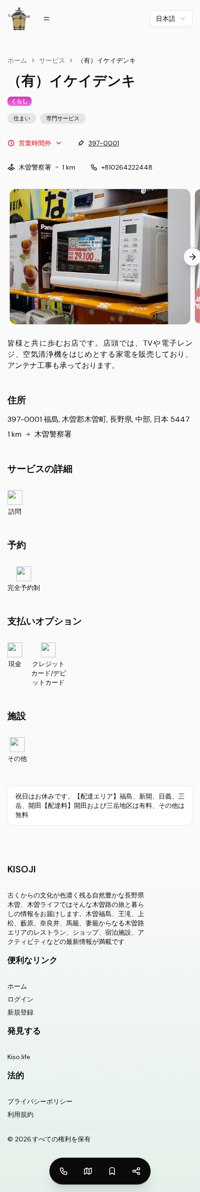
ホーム (17, 60)
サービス (52, 60)
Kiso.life (18, 1057)
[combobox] (171, 18)
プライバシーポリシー (40, 1101)
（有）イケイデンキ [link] (106, 60)
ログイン (20, 999)
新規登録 (20, 1012)
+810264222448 (127, 167)
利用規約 (20, 1114)
